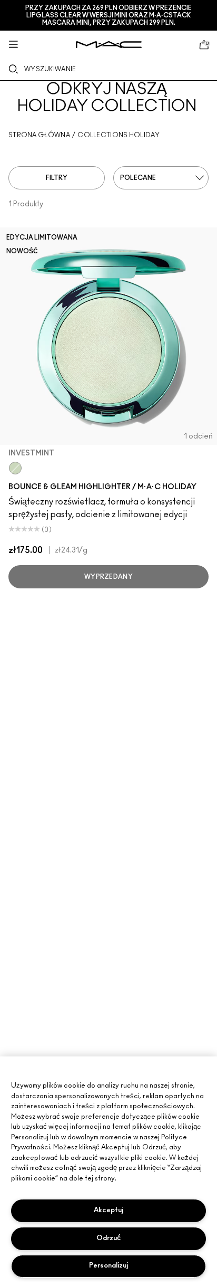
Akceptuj (108, 1210)
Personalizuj (108, 1265)
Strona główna (39, 135)
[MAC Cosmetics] (108, 44)
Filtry (56, 178)
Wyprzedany (108, 577)
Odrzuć (108, 1238)
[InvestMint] (15, 468)
